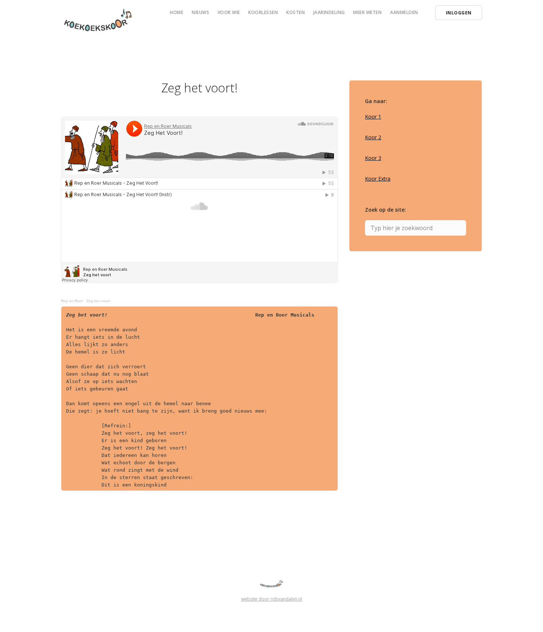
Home (176, 12)
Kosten (295, 12)
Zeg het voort (98, 301)
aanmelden (404, 12)
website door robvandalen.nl (271, 599)
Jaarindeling (329, 12)
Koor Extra (377, 178)
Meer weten (367, 12)
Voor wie (229, 12)
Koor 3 (373, 157)
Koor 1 (373, 116)
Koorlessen (263, 12)
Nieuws (200, 12)
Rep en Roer (72, 301)
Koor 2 (373, 137)
